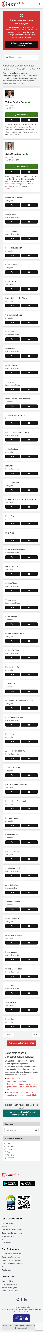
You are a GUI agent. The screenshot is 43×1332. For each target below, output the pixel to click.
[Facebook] (21, 1299)
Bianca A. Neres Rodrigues (16, 784)
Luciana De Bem (12, 918)
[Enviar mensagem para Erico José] (29, 339)
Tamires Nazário (12, 483)
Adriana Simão (11, 583)
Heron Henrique (11, 566)
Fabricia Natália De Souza (15, 248)
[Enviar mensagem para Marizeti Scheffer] (29, 674)
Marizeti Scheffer (12, 667)
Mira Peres (9, 533)
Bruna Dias (9, 1019)
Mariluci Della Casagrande (16, 801)
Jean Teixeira (10, 1002)
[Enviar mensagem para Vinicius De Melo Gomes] (29, 120)
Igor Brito (9, 466)
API (3, 1267)
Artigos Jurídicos (8, 1236)
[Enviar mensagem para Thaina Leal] (29, 389)
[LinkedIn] (25, 1299)
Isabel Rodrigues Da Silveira (16, 298)
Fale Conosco (6, 1243)
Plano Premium (7, 1223)
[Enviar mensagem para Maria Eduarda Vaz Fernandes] (29, 406)
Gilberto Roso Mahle (13, 935)
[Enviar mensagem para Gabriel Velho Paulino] (29, 205)
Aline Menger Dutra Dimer (15, 751)
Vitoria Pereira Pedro (13, 315)
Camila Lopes (11, 600)
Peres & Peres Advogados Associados (20, 499)
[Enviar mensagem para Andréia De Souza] (29, 775)
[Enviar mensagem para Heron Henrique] (29, 574)
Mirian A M (9, 516)
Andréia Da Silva (12, 650)
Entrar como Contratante (11, 1257)
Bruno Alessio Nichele (14, 717)
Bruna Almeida (11, 617)
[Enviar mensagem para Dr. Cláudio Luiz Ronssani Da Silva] (29, 708)
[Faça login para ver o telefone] (12, 120)
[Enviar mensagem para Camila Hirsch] (29, 372)
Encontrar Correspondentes (12, 1254)
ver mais (8, 189)
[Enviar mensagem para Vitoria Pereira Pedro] (29, 322)
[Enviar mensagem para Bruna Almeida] (29, 624)
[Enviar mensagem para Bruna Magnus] (29, 959)
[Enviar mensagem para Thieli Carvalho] (29, 691)
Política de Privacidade (22, 1307)
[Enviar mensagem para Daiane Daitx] (29, 222)
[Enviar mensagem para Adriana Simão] (29, 590)
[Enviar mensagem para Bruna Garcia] (29, 289)
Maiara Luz (10, 734)
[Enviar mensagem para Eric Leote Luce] (29, 825)
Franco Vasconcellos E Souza (17, 432)
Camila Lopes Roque (13, 969)
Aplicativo (5, 1226)
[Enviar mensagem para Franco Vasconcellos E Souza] (29, 439)
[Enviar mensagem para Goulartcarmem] (29, 842)
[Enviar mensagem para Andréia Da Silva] (29, 657)
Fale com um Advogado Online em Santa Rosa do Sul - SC (22, 1113)
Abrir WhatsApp (22, 115)
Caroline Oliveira (12, 265)
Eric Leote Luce (11, 818)
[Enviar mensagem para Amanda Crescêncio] (29, 909)
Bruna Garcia (10, 281)
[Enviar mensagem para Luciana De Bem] (29, 926)
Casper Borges (11, 231)
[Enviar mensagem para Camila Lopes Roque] (29, 976)
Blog (3, 1239)
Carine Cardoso (11, 449)
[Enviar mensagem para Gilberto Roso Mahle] (29, 943)
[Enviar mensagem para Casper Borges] (29, 238)
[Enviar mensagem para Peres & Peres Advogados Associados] (29, 507)
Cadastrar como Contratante (12, 1260)
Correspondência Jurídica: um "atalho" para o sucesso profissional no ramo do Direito (22, 1087)
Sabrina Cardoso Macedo (15, 868)
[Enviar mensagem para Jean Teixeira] (29, 1010)
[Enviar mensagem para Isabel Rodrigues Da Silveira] (29, 305)
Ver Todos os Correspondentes (21, 1043)
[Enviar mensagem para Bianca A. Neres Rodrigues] (29, 792)
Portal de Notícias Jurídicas (11, 1291)
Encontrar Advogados (9, 1288)
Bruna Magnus (11, 952)
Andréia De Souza (12, 768)
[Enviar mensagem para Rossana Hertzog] (29, 859)
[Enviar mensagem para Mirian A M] (29, 523)
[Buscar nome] (36, 1130)
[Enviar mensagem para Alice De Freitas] (29, 892)
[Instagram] (18, 1299)
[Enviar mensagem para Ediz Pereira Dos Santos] (29, 557)
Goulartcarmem (11, 835)
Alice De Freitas (11, 885)
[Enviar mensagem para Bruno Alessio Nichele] (29, 725)
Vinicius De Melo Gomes (16, 102)
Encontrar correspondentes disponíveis (22, 44)
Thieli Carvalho (11, 684)
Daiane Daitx (10, 214)
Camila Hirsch (11, 365)
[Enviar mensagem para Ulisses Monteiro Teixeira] (29, 641)
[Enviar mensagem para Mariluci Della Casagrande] (29, 808)
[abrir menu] (39, 4)
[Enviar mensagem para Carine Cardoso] (29, 456)
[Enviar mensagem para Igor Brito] (29, 473)
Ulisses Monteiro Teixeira (15, 633)
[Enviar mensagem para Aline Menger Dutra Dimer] (29, 758)
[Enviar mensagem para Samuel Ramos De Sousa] (29, 423)
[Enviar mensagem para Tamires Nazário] (29, 490)
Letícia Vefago (11, 348)
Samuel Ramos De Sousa (15, 415)
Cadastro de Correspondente (12, 1230)
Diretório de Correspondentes (12, 1263)
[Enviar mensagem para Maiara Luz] (29, 741)
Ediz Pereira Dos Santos (15, 550)
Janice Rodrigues (12, 986)
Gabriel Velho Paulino (14, 197)
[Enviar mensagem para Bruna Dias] (29, 1026)
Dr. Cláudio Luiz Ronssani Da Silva (19, 700)
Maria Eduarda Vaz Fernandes (17, 399)
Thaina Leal (10, 382)
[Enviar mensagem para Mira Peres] (29, 540)
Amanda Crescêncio (13, 902)
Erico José (9, 332)
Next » (36, 1035)
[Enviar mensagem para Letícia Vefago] (29, 356)
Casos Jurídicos (7, 1281)
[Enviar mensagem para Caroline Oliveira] (29, 272)
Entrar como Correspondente (12, 1233)
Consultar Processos (9, 1284)
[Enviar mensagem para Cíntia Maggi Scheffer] (29, 172)
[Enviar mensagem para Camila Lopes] (29, 607)
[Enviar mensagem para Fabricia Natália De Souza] (29, 255)
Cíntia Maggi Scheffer (15, 154)
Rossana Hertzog (12, 851)
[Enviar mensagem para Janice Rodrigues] (29, 993)
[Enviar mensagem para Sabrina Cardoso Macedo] (29, 875)
